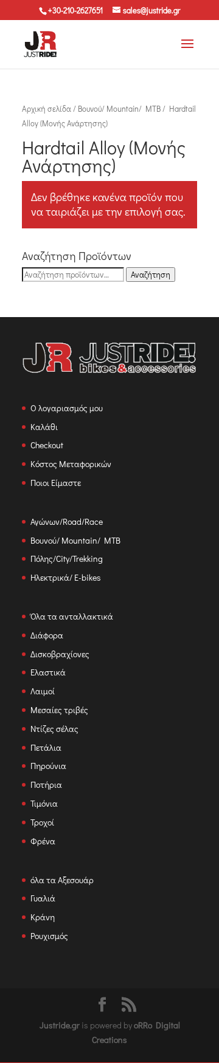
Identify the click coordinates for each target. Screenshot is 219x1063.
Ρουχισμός (49, 936)
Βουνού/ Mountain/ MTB (119, 109)
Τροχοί (42, 822)
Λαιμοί (42, 691)
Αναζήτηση (150, 274)
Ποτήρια (46, 784)
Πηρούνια (48, 765)
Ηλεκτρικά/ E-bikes (65, 577)
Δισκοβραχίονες (59, 654)
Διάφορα (46, 635)
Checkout (46, 445)
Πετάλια (45, 747)
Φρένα (42, 841)
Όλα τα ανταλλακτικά (71, 616)
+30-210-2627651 (75, 10)
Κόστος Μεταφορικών (70, 464)
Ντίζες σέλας (54, 728)
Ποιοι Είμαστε (55, 482)
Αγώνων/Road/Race (66, 521)
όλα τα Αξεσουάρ (62, 880)
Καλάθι (44, 426)
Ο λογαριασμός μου (66, 408)
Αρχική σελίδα (46, 109)
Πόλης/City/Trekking (66, 558)
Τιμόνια (44, 803)
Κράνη (42, 917)
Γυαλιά (42, 898)
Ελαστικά (48, 672)
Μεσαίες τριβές (59, 710)
